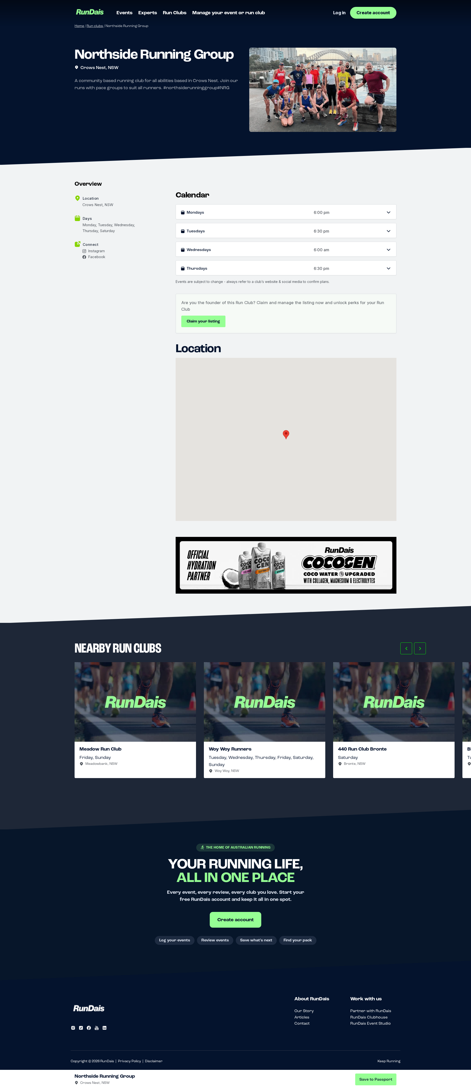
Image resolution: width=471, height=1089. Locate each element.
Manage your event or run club (228, 13)
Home (79, 26)
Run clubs (95, 26)
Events (124, 13)
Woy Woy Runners (230, 749)
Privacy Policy (129, 1061)
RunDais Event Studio (370, 1023)
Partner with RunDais (370, 1010)
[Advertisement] (286, 565)
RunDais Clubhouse (369, 1017)
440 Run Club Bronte (362, 749)
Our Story (304, 1010)
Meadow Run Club (100, 749)
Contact (302, 1023)
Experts (147, 13)
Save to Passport (375, 1079)
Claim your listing (203, 321)
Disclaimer (154, 1061)
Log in (339, 12)
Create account (373, 12)
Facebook (96, 257)
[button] (406, 648)
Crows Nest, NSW (99, 67)
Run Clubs (174, 13)
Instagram (96, 251)
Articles (301, 1017)
